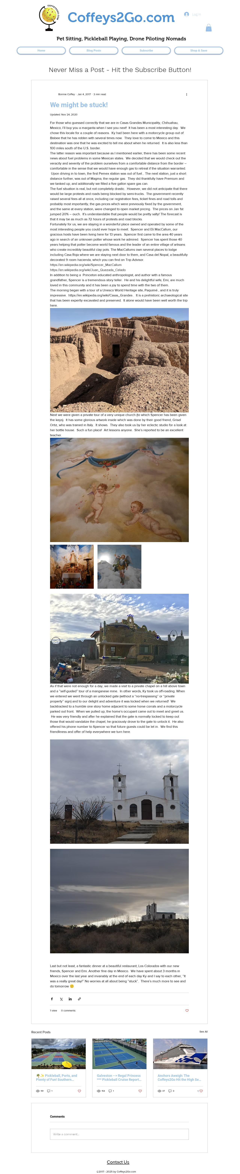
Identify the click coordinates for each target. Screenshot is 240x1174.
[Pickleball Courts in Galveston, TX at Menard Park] (119, 1054)
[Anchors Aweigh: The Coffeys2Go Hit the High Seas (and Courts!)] (180, 1054)
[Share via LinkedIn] (70, 999)
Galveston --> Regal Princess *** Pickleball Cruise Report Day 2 (119, 1078)
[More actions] (186, 94)
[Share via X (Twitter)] (61, 999)
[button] (209, 28)
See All (204, 1031)
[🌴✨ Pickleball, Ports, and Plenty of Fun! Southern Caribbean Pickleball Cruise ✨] (59, 1054)
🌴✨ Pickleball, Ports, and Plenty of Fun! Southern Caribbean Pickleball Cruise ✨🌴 (57, 1078)
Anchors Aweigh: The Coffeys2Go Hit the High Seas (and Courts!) (180, 1078)
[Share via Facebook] (52, 999)
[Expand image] (72, 567)
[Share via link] (79, 999)
